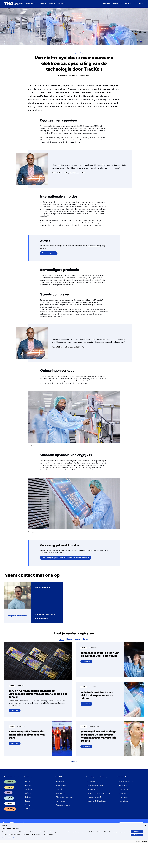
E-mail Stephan (42, 618)
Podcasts (28, 797)
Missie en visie (61, 785)
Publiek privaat (123, 785)
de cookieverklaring (94, 246)
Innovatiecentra (124, 797)
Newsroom (28, 777)
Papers (27, 801)
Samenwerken (122, 777)
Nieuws (69, 639)
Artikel (77, 639)
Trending (28, 805)
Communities (61, 801)
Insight (85, 639)
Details (3, 837)
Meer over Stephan (41, 587)
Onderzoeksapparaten (95, 785)
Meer (127, 3)
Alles (61, 639)
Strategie (59, 789)
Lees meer (14, 711)
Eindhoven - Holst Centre (46, 614)
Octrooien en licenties (94, 797)
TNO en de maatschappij (64, 797)
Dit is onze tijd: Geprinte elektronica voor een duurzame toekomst (64, 558)
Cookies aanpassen (48, 253)
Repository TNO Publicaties (96, 801)
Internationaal (123, 801)
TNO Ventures (123, 793)
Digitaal (60, 3)
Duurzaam (29, 3)
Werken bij (116, 3)
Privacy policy (11, 837)
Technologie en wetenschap (96, 777)
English (4, 825)
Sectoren (106, 3)
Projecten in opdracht (126, 781)
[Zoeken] (134, 3)
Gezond (41, 3)
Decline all (137, 834)
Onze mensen (61, 793)
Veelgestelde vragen (63, 805)
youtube (45, 241)
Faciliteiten (91, 781)
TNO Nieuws (29, 809)
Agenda (28, 785)
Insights (28, 793)
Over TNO (58, 777)
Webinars (28, 789)
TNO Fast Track (124, 789)
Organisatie (60, 781)
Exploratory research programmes (99, 793)
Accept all (136, 831)
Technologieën (92, 789)
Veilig (51, 3)
